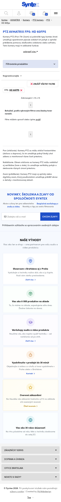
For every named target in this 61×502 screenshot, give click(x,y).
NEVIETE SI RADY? (12, 476)
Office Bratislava (13, 468)
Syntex (4, 19)
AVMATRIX (15, 19)
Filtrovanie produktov (17, 63)
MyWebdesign (44, 491)
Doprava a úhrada (14, 459)
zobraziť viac (29, 51)
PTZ (48, 19)
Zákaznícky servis (13, 450)
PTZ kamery (38, 19)
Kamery (26, 19)
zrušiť (38, 119)
